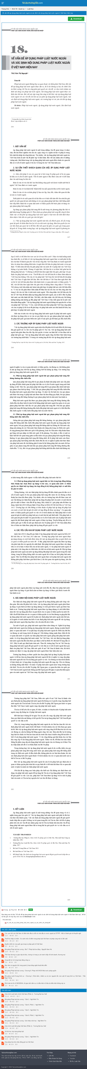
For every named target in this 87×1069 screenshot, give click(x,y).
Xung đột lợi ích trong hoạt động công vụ (17, 960)
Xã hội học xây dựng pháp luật (14, 1031)
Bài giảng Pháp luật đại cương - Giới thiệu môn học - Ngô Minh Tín (25, 1021)
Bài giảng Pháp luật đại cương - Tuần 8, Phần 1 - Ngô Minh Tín (24, 1005)
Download (77, 19)
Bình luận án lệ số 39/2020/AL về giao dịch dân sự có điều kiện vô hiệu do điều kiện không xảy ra (35, 983)
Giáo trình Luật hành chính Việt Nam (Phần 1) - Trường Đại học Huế (26, 994)
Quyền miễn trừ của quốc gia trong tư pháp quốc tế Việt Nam (24, 944)
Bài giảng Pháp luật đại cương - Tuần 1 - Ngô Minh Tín (22, 1037)
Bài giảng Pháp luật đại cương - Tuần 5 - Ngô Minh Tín (22, 1010)
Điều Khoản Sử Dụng (55, 1058)
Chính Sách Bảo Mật (55, 1061)
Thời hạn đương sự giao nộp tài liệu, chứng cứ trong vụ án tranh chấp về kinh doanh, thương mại (35, 954)
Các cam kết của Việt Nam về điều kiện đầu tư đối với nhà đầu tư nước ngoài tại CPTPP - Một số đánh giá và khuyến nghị (43, 933)
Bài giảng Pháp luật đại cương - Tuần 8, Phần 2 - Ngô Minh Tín (24, 1015)
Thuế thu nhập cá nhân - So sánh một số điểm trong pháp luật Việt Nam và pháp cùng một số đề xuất (36, 938)
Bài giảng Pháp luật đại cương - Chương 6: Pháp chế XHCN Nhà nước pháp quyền (30, 970)
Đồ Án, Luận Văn (75, 1061)
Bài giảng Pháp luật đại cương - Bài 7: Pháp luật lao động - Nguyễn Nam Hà (28, 949)
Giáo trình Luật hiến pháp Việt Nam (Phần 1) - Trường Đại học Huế (25, 1026)
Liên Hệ (51, 1056)
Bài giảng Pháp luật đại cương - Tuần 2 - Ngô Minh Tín (22, 999)
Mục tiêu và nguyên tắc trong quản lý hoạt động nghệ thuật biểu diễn (26, 965)
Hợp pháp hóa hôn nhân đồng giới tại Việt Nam (19, 1042)
